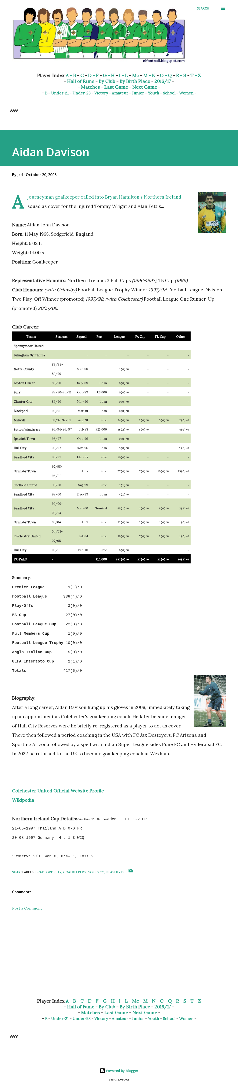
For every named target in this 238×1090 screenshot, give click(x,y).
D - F (93, 75)
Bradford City (48, 872)
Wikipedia (23, 800)
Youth (153, 93)
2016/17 (163, 81)
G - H (109, 75)
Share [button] (17, 872)
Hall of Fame (80, 81)
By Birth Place (135, 81)
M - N (149, 75)
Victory (101, 93)
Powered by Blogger (121, 1070)
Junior (138, 93)
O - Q (166, 75)
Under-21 (60, 93)
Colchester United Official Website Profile (58, 791)
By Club (107, 81)
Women (186, 93)
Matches (90, 87)
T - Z (196, 75)
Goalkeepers (74, 872)
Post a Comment (27, 908)
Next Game (144, 87)
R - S (181, 75)
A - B (71, 75)
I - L (123, 75)
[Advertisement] (119, 958)
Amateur (120, 93)
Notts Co (96, 872)
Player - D (115, 872)
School (169, 93)
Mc (135, 75)
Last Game (116, 87)
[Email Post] (131, 872)
